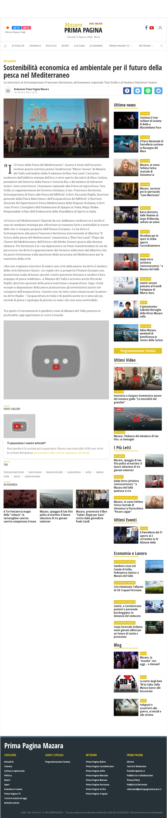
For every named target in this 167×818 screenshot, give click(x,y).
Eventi (7, 780)
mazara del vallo (54, 471)
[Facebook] (146, 27)
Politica (51, 45)
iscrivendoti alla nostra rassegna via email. (62, 453)
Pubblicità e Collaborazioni (140, 775)
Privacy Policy (133, 780)
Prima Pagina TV (12, 793)
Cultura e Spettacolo (14, 770)
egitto (17, 476)
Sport (65, 45)
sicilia (88, 471)
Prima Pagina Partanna (97, 784)
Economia (96, 45)
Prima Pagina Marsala (97, 775)
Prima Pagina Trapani (97, 793)
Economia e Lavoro (13, 789)
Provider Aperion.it (136, 770)
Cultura (79, 45)
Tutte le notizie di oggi (15, 798)
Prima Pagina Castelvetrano (100, 766)
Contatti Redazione (136, 766)
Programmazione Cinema (57, 761)
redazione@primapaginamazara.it (144, 789)
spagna (99, 471)
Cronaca (35, 45)
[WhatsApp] (148, 90)
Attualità (18, 45)
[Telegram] (158, 90)
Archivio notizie (11, 802)
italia (6, 476)
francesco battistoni (14, 471)
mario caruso (35, 471)
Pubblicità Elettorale (137, 784)
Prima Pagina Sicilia (96, 789)
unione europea (32, 476)
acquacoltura (74, 471)
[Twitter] (138, 90)
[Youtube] (151, 27)
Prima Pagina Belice (96, 761)
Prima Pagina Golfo (95, 770)
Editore (130, 761)
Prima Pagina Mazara (96, 780)
